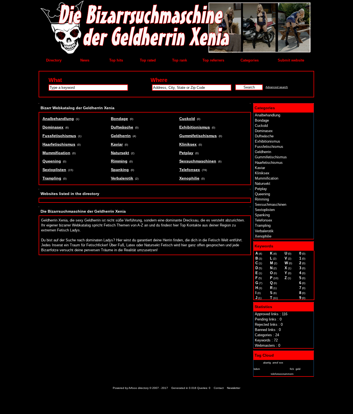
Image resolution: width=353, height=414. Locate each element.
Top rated (148, 60)
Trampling (263, 225)
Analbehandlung (267, 115)
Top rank (179, 60)
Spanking (262, 215)
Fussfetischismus (269, 147)
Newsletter (233, 387)
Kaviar (260, 168)
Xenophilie (263, 236)
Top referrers (213, 60)
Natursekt (262, 183)
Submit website (291, 60)
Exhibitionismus (267, 141)
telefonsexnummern (282, 374)
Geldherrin (263, 152)
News (84, 60)
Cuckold (261, 126)
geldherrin (261, 374)
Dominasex (264, 131)
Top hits (116, 60)
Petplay (261, 189)
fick (292, 369)
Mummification (266, 178)
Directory (53, 60)
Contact (219, 387)
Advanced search (277, 87)
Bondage (262, 120)
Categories (249, 60)
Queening (262, 194)
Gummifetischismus (271, 157)
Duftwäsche (264, 136)
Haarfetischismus (269, 163)
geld (298, 369)
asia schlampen (297, 362)
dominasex (275, 368)
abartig (267, 362)
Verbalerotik (264, 231)
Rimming (262, 199)
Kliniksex (262, 173)
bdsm (257, 369)
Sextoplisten (265, 210)
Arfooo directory (139, 387)
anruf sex (277, 362)
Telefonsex (263, 220)
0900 (257, 362)
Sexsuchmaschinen (270, 204)
